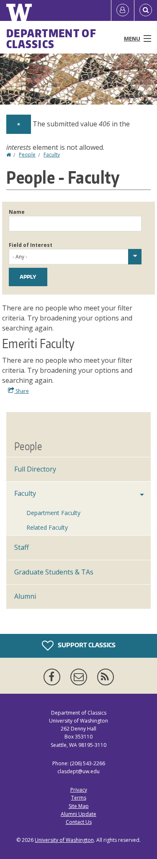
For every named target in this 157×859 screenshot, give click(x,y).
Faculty (52, 154)
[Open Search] (145, 10)
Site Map (79, 806)
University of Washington (64, 840)
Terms (78, 797)
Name (17, 211)
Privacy (78, 789)
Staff (21, 547)
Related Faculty (47, 527)
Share (21, 391)
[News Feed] (105, 677)
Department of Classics (51, 38)
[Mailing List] (80, 677)
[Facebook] (54, 677)
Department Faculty (53, 513)
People (27, 154)
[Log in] (122, 10)
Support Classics (86, 645)
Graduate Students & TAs (53, 572)
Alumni (25, 596)
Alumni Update (78, 814)
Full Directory (35, 469)
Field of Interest (30, 245)
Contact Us (79, 822)
